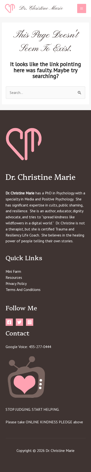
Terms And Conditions (23, 289)
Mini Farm (13, 271)
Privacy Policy (16, 283)
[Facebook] (9, 322)
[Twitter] (19, 322)
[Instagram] (29, 322)
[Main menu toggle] (81, 8)
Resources (14, 277)
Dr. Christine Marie (41, 8)
